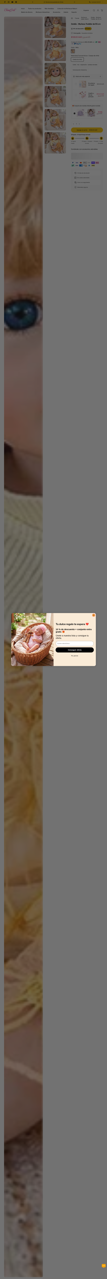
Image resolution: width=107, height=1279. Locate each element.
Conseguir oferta (74, 650)
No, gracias (74, 655)
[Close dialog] (93, 615)
